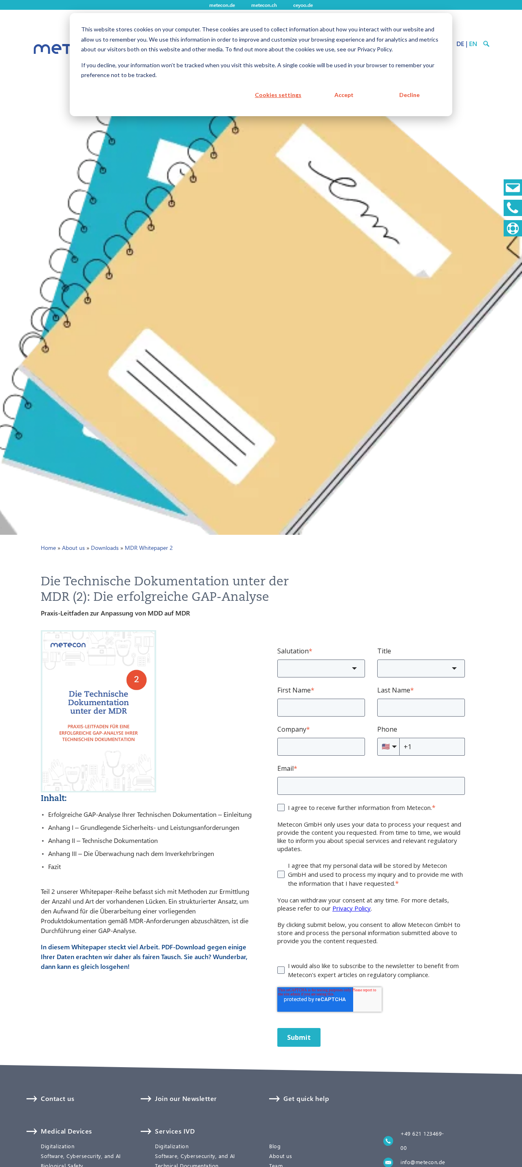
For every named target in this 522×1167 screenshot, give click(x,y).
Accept (344, 94)
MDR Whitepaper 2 (149, 548)
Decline (409, 94)
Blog (275, 1146)
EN (473, 43)
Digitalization (57, 1146)
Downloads (105, 548)
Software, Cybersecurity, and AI (81, 1156)
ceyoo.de (303, 5)
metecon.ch (264, 5)
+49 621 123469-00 (422, 1140)
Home (48, 548)
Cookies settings (278, 94)
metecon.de (222, 5)
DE (460, 43)
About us (73, 548)
